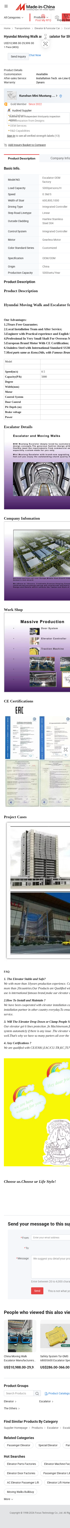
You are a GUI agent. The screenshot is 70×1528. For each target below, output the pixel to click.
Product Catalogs (59, 1393)
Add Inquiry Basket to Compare (27, 145)
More (7, 1499)
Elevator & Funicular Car (47, 28)
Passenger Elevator (18, 1445)
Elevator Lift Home (58, 1482)
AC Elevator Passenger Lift (23, 1482)
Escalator (45, 1401)
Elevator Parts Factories (21, 1464)
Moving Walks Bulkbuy (20, 1492)
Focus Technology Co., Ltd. (49, 1512)
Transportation (22, 28)
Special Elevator (48, 1445)
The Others (10, 1408)
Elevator (9, 1401)
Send (37, 1291)
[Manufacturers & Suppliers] (35, 6)
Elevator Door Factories (21, 1473)
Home (7, 28)
